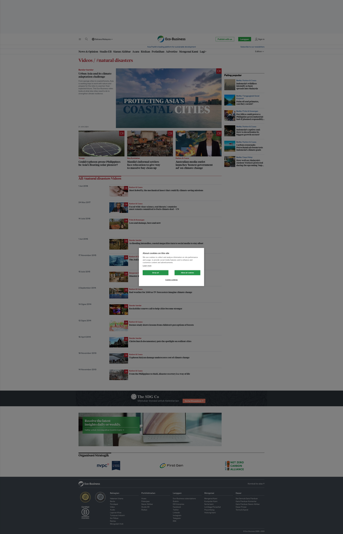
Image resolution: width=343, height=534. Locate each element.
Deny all (155, 273)
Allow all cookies (187, 273)
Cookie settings (171, 280)
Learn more (147, 266)
